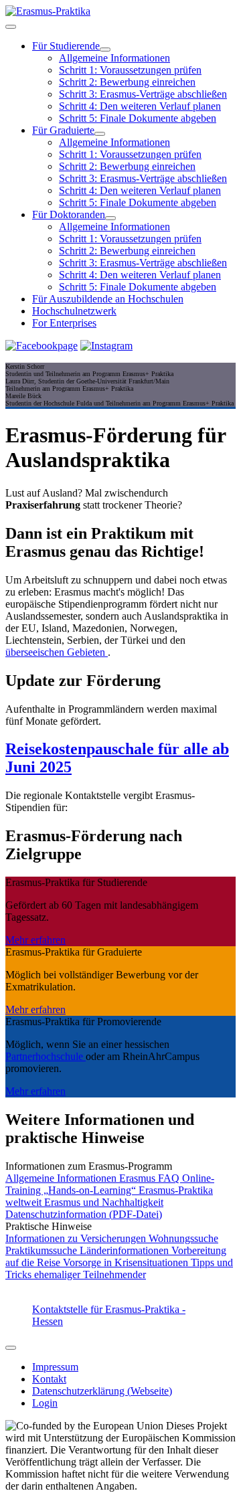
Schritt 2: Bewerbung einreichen (127, 82)
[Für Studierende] (105, 50)
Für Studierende (66, 46)
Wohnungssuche (183, 1238)
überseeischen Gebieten (56, 652)
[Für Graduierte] (99, 134)
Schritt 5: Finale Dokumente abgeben (137, 118)
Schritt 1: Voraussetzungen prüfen (130, 70)
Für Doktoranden (68, 214)
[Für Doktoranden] (110, 218)
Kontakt (49, 1379)
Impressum (55, 1367)
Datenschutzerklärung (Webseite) (102, 1391)
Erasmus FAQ (150, 1178)
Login (45, 1403)
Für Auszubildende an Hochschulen (107, 298)
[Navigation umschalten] (10, 27)
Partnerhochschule (45, 1056)
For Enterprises (64, 323)
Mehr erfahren (35, 940)
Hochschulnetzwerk (74, 311)
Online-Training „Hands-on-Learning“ (109, 1184)
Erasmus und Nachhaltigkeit (103, 1202)
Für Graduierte (63, 130)
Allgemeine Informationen (114, 58)
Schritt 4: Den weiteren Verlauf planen (140, 106)
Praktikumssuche (42, 1250)
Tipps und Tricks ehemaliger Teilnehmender (119, 1268)
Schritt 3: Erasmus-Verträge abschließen (143, 94)
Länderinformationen (125, 1250)
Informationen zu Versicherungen (77, 1238)
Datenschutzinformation (83, 1214)
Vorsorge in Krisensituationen (127, 1262)
